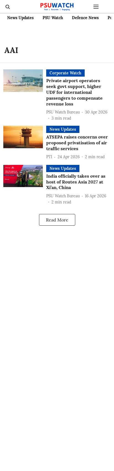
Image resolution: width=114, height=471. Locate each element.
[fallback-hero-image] (24, 95)
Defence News (85, 17)
